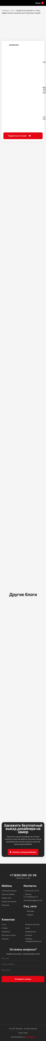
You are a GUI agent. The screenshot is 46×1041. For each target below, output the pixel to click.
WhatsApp (30, 911)
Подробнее (18, 655)
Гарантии (5, 939)
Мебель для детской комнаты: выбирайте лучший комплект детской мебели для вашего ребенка (22, 783)
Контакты (28, 935)
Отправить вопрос (23, 979)
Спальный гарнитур (9, 891)
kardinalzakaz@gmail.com (33, 900)
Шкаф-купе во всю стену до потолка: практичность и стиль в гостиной (22, 636)
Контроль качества (32, 924)
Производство (30, 932)
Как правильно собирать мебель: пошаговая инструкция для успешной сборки (21, 711)
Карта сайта (23, 1033)
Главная (5, 10)
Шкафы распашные (9, 901)
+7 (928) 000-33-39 (23, 875)
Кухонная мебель (8, 894)
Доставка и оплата (9, 935)
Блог (12, 10)
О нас (4, 924)
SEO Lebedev (30, 1037)
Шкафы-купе (6, 898)
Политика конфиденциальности (33, 940)
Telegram (30, 915)
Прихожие (5, 905)
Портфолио (6, 932)
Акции (27, 928)
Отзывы (5, 928)
